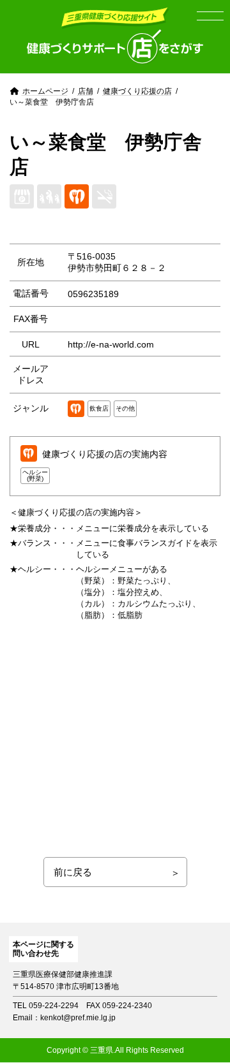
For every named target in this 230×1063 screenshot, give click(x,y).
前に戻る (73, 872)
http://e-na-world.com (111, 344)
